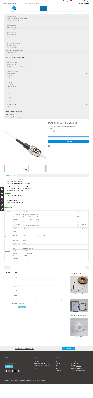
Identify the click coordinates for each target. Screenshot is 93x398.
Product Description (10, 175)
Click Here (68, 348)
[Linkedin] (85, 3)
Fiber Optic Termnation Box (13, 27)
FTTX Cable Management (12, 16)
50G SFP (10, 101)
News (57, 365)
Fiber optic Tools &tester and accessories (16, 57)
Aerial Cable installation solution (14, 111)
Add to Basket (68, 141)
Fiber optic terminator (12, 47)
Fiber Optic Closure (11, 25)
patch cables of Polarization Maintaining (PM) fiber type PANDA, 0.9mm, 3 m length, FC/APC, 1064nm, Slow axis (79, 315)
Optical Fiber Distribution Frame (14, 20)
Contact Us (58, 370)
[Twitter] (87, 3)
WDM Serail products (11, 41)
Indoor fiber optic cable (12, 52)
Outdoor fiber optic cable (12, 54)
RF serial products (11, 109)
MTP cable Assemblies (12, 62)
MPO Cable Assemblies (12, 64)
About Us (58, 363)
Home (57, 360)
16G (9, 93)
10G (9, 88)
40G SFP (10, 99)
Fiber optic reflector (11, 45)
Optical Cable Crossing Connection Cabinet (17, 18)
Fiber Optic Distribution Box (13, 23)
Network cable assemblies (13, 71)
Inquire (68, 138)
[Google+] (82, 3)
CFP (10, 77)
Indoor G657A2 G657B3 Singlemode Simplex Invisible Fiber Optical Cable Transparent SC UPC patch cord (79, 336)
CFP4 (10, 82)
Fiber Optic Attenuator (12, 34)
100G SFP (10, 75)
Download (58, 368)
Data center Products (11, 60)
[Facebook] (80, 3)
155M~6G (10, 91)
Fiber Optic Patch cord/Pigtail (13, 43)
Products (58, 361)
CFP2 (10, 80)
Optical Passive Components (13, 29)
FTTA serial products (11, 104)
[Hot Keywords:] (88, 7)
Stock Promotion (10, 114)
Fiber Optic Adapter (11, 32)
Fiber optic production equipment (14, 117)
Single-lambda (12, 86)
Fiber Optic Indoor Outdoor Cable (14, 50)
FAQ (57, 366)
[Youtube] (89, 3)
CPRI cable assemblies (12, 106)
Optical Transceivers (11, 73)
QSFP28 (11, 84)
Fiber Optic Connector (12, 36)
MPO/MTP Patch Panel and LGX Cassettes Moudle (18, 66)
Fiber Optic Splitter (11, 38)
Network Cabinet (10, 69)
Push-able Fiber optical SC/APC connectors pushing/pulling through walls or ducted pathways (79, 293)
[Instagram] (18, 371)
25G (9, 95)
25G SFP (10, 97)
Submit (22, 307)
